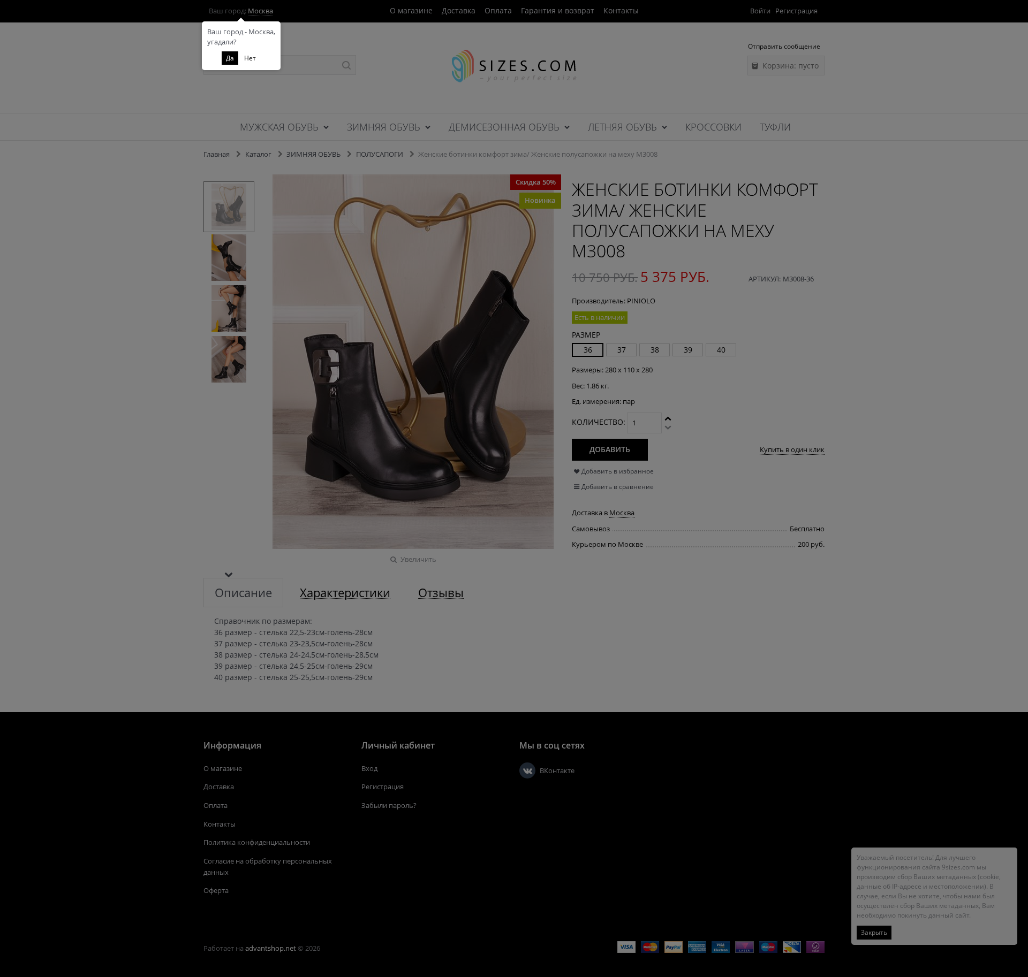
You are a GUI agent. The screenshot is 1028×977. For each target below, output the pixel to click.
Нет (250, 58)
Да (230, 58)
